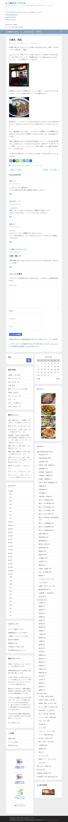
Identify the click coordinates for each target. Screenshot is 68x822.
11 (51, 366)
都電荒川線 (42, 547)
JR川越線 (41, 493)
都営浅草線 (42, 537)
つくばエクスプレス (45, 579)
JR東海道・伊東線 (44, 475)
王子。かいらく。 (13, 475)
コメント (13, 285)
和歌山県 (41, 672)
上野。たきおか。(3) (14, 406)
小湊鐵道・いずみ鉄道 (45, 593)
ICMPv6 (38, 32)
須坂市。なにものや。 (14, 465)
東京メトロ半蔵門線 (45, 503)
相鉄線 (41, 575)
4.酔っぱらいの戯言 (42, 766)
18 (51, 369)
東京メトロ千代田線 (45, 510)
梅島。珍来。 (12, 446)
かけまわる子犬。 (29, 32)
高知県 (41, 686)
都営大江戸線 (43, 544)
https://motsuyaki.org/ (11, 14)
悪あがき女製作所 (13, 639)
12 (55, 366)
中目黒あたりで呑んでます (16, 646)
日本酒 (41, 724)
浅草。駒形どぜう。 (14, 420)
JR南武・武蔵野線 (44, 479)
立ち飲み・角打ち (44, 738)
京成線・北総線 (43, 568)
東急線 (41, 551)
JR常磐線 (27, 165)
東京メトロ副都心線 (45, 530)
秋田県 (41, 610)
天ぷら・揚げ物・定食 (45, 714)
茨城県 (41, 631)
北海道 (41, 603)
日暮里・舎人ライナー (45, 586)
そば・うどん (43, 721)
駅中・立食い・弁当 (45, 742)
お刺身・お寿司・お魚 (45, 700)
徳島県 (41, 683)
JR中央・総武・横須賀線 (46, 482)
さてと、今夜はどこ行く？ (16, 629)
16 (45, 369)
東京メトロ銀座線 (44, 500)
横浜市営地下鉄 (43, 589)
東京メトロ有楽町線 (45, 527)
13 (58, 366)
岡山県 (41, 676)
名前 (11, 311)
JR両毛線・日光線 (44, 496)
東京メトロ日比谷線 (45, 507)
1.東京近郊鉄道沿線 (42, 452)
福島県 (41, 620)
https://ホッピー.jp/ (10, 19)
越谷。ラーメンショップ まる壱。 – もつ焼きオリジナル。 (19, 460)
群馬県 (41, 627)
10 (48, 366)
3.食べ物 (39, 693)
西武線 (41, 565)
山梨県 (41, 641)
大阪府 (41, 669)
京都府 (41, 665)
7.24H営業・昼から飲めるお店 (46, 776)
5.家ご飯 (39, 769)
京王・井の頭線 (43, 572)
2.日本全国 (40, 600)
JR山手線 (13, 165)
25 (51, 372)
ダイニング (42, 755)
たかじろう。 (26, 43)
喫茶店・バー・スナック (46, 759)
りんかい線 (42, 582)
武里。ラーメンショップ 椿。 (17, 457)
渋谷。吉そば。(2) (13, 382)
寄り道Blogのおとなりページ (17, 650)
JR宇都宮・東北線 (44, 472)
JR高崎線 (41, 489)
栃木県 (41, 624)
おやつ (41, 763)
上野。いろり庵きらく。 (15, 403)
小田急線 (41, 558)
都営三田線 (42, 533)
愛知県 (41, 662)
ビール (41, 728)
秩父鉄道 (41, 596)
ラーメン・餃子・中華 (36, 165)
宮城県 (41, 617)
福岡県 (41, 690)
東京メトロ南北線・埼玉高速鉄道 (49, 517)
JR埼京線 (41, 461)
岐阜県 (41, 658)
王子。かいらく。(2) (14, 396)
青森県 (41, 606)
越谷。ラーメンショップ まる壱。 (18, 389)
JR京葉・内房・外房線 (45, 465)
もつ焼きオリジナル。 (16, 3)
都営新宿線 (42, 540)
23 (45, 372)
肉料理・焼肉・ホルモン (46, 703)
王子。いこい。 (12, 399)
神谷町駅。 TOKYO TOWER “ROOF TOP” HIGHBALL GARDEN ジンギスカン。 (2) (19, 437)
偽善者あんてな (12, 643)
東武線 (41, 554)
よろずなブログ (25, 707)
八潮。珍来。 (12, 385)
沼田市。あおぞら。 (14, 392)
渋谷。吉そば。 (12, 429)
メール (12, 319)
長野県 (41, 638)
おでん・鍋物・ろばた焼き (47, 707)
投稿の (11, 738)
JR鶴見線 (41, 486)
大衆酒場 (41, 745)
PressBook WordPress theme (50, 820)
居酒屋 (41, 749)
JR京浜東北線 (20, 165)
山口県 (41, 679)
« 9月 (38, 378)
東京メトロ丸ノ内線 (45, 514)
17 (48, 369)
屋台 (40, 752)
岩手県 (41, 613)
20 (58, 369)
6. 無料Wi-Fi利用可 (42, 773)
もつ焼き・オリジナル (16, 249)
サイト (11, 326)
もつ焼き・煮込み (44, 696)
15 (41, 369)
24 (48, 372)
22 (42, 372)
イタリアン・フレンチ (45, 731)
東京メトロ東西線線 (45, 523)
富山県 (41, 648)
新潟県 (41, 644)
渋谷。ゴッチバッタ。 (14, 378)
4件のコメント (37, 43)
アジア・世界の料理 (45, 735)
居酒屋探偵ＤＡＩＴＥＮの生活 (17, 632)
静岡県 (41, 655)
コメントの (13, 742)
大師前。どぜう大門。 (14, 375)
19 (55, 369)
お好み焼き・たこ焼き (45, 710)
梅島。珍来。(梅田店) (14, 451)
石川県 (41, 651)
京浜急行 (41, 561)
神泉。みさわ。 (12, 426)
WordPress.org (12, 745)
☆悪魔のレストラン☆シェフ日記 (18, 636)
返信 (10, 194)
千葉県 (41, 634)
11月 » (58, 378)
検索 (9, 357)
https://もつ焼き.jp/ (10, 17)
